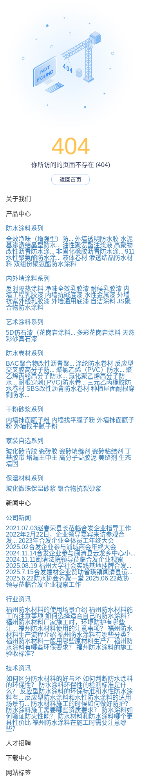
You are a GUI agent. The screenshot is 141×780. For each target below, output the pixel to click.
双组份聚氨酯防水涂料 (45, 264)
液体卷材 (74, 257)
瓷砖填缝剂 (74, 451)
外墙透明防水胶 (97, 239)
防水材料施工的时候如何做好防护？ (81, 703)
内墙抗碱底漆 (64, 295)
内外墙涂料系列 (28, 278)
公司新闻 (18, 518)
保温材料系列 (24, 478)
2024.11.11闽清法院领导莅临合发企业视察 (64, 559)
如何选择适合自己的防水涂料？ (89, 616)
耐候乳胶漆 (106, 288)
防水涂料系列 (24, 228)
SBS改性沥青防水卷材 (57, 388)
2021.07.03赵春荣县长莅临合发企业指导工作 (68, 528)
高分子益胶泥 (78, 457)
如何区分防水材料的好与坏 (43, 678)
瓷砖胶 (48, 451)
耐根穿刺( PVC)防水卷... (52, 382)
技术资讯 (18, 668)
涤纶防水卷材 (94, 363)
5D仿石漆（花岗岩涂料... (40, 332)
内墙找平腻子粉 (73, 420)
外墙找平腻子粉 (36, 426)
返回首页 (70, 179)
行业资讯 (18, 599)
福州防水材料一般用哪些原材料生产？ (59, 641)
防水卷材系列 (24, 353)
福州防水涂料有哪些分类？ (95, 634)
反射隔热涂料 (24, 288)
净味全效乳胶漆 (67, 288)
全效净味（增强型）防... (39, 239)
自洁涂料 (103, 301)
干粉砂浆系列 (24, 409)
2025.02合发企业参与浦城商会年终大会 (61, 547)
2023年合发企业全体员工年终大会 (66, 540)
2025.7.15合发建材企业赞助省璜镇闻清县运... (69, 572)
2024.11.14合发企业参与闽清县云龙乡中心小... (70, 553)
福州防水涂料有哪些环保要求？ (69, 644)
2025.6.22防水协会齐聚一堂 (45, 578)
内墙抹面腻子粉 (28, 420)
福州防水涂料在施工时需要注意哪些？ (66, 725)
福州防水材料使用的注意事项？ (62, 628)
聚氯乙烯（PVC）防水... (90, 369)
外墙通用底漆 (70, 301)
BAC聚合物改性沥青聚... (40, 363)
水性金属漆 (100, 295)
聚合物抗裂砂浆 (79, 488)
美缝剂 (107, 457)
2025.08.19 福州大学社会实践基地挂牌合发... (68, 565)
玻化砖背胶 (21, 451)
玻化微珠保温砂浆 (31, 488)
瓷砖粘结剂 (107, 451)
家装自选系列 (24, 440)
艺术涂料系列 (24, 322)
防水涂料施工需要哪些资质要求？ (53, 710)
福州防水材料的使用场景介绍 (46, 609)
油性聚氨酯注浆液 (87, 245)
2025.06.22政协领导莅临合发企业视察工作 (67, 581)
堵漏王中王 (42, 457)
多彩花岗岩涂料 (99, 332)
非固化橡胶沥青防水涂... (89, 251)
